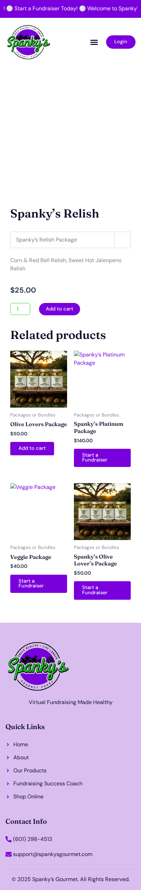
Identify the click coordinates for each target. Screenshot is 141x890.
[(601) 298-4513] (8, 839)
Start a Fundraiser (94, 458)
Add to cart (59, 309)
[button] (94, 42)
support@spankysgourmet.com (52, 854)
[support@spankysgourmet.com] (8, 854)
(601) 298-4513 (32, 839)
